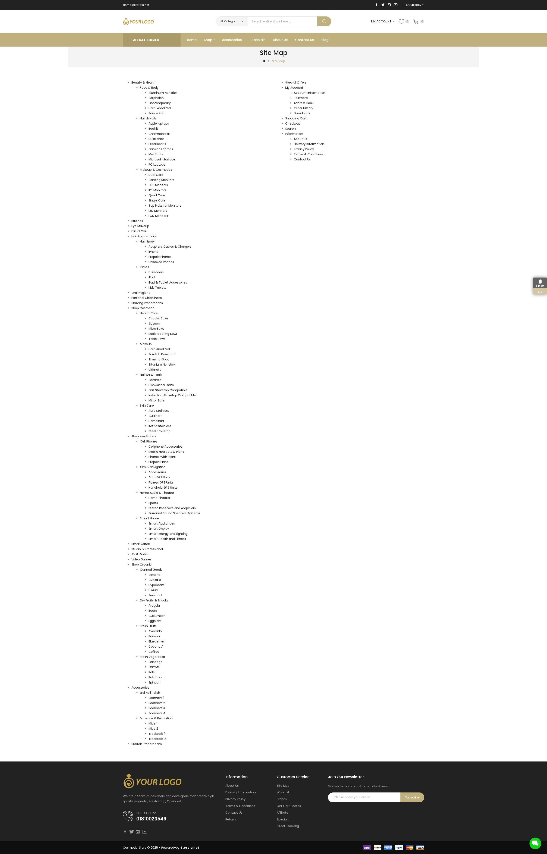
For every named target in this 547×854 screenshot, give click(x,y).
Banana (154, 636)
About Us (300, 139)
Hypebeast (157, 585)
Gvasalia (155, 580)
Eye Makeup (140, 226)
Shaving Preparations (147, 303)
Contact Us (302, 159)
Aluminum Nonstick (163, 93)
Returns (231, 819)
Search (290, 128)
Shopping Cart (296, 118)
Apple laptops (159, 123)
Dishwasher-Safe (161, 385)
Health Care (149, 313)
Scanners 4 (157, 713)
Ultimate (155, 369)
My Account (294, 87)
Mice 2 (153, 728)
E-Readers (156, 272)
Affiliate (282, 813)
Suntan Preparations (146, 744)
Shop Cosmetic (142, 308)
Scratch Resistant (162, 354)
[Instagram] (389, 4)
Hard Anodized (159, 349)
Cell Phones (148, 441)
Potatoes (155, 677)
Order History (303, 108)
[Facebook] (376, 4)
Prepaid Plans (158, 462)
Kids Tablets (157, 287)
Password (301, 98)
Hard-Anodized (160, 108)
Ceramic (155, 380)
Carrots (154, 667)
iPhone (154, 252)
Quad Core (157, 195)
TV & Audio (139, 554)
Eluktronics (156, 139)
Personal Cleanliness (146, 298)
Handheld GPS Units (163, 487)
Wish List (283, 792)
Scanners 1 (156, 698)
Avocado (155, 631)
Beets (153, 611)
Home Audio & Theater (157, 493)
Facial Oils (138, 231)
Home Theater (159, 498)
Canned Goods (151, 569)
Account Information (309, 93)
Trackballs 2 (157, 739)
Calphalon (156, 98)
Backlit (153, 128)
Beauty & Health (143, 82)
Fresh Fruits (148, 626)
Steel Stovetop (160, 431)
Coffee (154, 652)
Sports (153, 503)
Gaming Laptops (161, 149)
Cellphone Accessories (165, 446)
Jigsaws (154, 323)
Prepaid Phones (160, 257)
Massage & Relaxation (156, 718)
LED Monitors (158, 211)
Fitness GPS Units (161, 482)
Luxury (153, 590)
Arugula (154, 605)
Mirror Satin (157, 400)
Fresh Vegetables (153, 657)
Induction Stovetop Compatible (172, 395)
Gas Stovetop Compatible (168, 390)
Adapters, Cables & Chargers (170, 246)
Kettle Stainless (160, 426)
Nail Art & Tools (151, 375)
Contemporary (160, 103)
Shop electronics (143, 436)
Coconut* (156, 646)
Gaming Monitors (161, 180)
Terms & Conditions (308, 154)
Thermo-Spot (159, 359)
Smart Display (159, 528)
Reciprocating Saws (163, 334)
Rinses (144, 267)
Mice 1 (153, 723)
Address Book (303, 103)
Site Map (278, 61)
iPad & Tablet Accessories (168, 282)
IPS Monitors (157, 190)
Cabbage (155, 662)
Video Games (141, 559)
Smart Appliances (162, 523)
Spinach (154, 682)
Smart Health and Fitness (167, 539)
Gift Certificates (289, 806)
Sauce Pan (156, 113)
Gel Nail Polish (150, 693)
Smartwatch (140, 544)
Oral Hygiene (140, 293)
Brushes (137, 221)
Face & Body (149, 87)
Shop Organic (141, 564)
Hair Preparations (144, 236)
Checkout (292, 123)
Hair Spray (147, 241)
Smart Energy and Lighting (168, 534)
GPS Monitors (158, 185)
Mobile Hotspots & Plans (166, 452)
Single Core (157, 200)
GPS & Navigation (153, 467)
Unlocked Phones (161, 262)
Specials (283, 819)
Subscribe (412, 797)
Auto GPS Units (159, 477)
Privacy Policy (304, 149)
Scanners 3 (157, 708)
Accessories (157, 472)
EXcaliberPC (157, 144)
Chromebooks (159, 134)
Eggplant (155, 621)
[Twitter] (383, 4)
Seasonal (155, 595)
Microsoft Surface (162, 159)
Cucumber (157, 616)
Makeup (146, 344)
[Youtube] (396, 4)
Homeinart (156, 421)
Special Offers (295, 82)
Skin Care (147, 405)
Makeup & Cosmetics (156, 170)
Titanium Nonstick (162, 364)
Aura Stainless (159, 411)
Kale (152, 672)
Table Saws (157, 339)
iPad (152, 277)
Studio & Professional (147, 549)
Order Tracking (288, 826)
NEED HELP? (146, 813)
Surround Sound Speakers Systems (174, 513)
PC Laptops (157, 164)
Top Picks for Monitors (165, 205)
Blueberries (157, 641)
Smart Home (149, 518)
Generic (154, 575)
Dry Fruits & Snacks (154, 600)
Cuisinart (155, 416)
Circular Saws (158, 318)
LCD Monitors (158, 216)
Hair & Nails (148, 118)
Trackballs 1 (157, 734)
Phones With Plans (162, 457)
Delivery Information (309, 144)
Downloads (302, 113)
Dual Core (156, 175)
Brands (282, 799)
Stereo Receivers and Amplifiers (172, 508)
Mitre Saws (156, 328)
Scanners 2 (157, 703)
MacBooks (156, 154)
